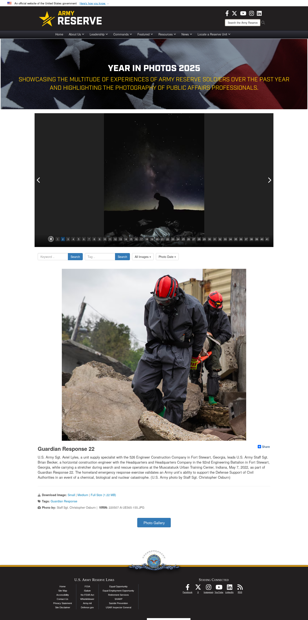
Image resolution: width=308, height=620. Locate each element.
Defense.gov (87, 607)
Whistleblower (87, 599)
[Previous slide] (39, 180)
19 (152, 239)
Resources (165, 34)
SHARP (118, 599)
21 (162, 239)
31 (215, 239)
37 (246, 239)
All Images (142, 257)
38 (251, 239)
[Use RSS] (240, 588)
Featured (143, 34)
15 (131, 239)
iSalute (87, 590)
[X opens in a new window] (234, 13)
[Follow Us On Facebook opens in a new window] (187, 588)
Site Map (62, 590)
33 (225, 239)
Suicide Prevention (118, 603)
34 (230, 239)
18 (146, 239)
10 (105, 239)
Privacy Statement (62, 603)
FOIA (87, 586)
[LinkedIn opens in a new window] (259, 13)
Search (75, 257)
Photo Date (166, 257)
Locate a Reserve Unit (212, 34)
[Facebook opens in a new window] (227, 13)
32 (220, 239)
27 (194, 239)
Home (59, 34)
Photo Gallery (154, 522)
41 (267, 239)
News (185, 34)
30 (209, 239)
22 (167, 239)
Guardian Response (64, 501)
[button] (95, 3)
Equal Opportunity (118, 586)
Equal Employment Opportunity (118, 590)
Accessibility (62, 595)
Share (266, 446)
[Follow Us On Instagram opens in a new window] (208, 588)
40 (262, 239)
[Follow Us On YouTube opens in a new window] (219, 588)
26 (188, 239)
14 (125, 239)
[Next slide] (269, 180)
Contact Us (62, 599)
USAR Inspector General (118, 607)
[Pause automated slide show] (51, 239)
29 (204, 239)
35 (235, 239)
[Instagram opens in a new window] (251, 13)
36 (241, 239)
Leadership (97, 34)
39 (256, 239)
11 (110, 239)
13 (120, 239)
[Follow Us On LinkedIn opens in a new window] (229, 588)
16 (136, 239)
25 (183, 239)
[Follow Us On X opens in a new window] (198, 588)
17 (141, 239)
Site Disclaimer (62, 607)
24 (178, 239)
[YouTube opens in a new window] (243, 13)
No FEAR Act (87, 595)
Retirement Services (118, 595)
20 (157, 239)
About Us (75, 34)
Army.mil (87, 603)
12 (115, 239)
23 (173, 239)
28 (199, 239)
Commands (121, 34)
